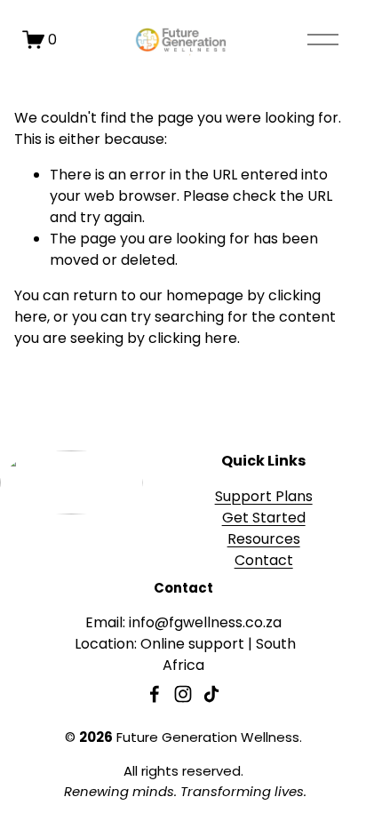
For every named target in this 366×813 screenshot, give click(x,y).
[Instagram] (183, 694)
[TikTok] (211, 694)
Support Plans (264, 496)
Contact (264, 560)
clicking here (192, 338)
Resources (263, 539)
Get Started (264, 517)
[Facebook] (154, 694)
